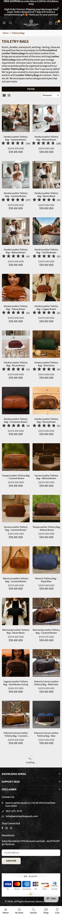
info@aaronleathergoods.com (22, 816)
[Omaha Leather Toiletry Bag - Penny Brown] (46, 400)
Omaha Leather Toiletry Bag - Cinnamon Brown (16, 420)
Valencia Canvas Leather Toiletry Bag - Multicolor (46, 683)
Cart (57, 912)
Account (19, 912)
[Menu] (4, 22)
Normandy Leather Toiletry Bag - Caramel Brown (46, 631)
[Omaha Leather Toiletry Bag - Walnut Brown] (46, 118)
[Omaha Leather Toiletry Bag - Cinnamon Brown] (16, 400)
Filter (31, 89)
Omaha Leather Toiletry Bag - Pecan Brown (16, 364)
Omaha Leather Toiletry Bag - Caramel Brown (16, 194)
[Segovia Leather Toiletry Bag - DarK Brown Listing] (16, 663)
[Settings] (50, 23)
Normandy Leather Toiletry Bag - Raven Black (15, 631)
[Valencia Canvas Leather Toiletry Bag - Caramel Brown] (16, 714)
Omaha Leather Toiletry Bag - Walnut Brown (46, 138)
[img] (13, 143)
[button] (56, 23)
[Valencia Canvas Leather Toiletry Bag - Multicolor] (46, 663)
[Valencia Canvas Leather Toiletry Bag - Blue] (46, 714)
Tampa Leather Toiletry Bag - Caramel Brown (15, 477)
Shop (46, 912)
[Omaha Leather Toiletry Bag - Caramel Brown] (16, 175)
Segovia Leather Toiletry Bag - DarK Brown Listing (15, 683)
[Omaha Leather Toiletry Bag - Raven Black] (46, 175)
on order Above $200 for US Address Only (31, 8)
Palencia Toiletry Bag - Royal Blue (46, 580)
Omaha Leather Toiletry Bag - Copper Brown (46, 307)
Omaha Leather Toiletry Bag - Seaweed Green (16, 138)
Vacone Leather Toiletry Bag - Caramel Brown (16, 528)
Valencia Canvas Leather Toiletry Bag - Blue (46, 734)
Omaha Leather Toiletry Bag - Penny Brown (46, 420)
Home (6, 33)
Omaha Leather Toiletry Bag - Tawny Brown (16, 307)
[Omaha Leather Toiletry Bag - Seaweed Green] (16, 118)
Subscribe (11, 861)
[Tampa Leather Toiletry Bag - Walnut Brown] (46, 508)
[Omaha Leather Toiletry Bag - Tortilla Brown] (46, 231)
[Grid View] (4, 95)
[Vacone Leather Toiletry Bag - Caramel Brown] (16, 508)
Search (33, 912)
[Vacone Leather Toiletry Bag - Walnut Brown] (46, 457)
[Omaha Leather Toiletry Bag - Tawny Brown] (16, 287)
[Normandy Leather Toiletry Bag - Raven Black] (16, 611)
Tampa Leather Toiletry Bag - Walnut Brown (46, 528)
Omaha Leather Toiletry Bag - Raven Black (46, 194)
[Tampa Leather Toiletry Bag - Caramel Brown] (16, 457)
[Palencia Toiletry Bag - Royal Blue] (46, 560)
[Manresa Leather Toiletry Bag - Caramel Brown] (16, 560)
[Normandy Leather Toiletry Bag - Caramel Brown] (46, 611)
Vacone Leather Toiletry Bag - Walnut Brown (46, 477)
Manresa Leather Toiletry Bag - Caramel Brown (15, 580)
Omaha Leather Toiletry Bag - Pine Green (46, 364)
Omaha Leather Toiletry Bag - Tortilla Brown (46, 251)
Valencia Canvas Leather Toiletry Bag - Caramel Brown (15, 734)
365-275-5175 (14, 811)
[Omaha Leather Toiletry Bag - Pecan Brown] (16, 344)
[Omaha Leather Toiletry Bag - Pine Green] (46, 344)
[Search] (10, 22)
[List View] (9, 95)
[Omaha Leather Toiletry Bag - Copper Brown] (46, 287)
